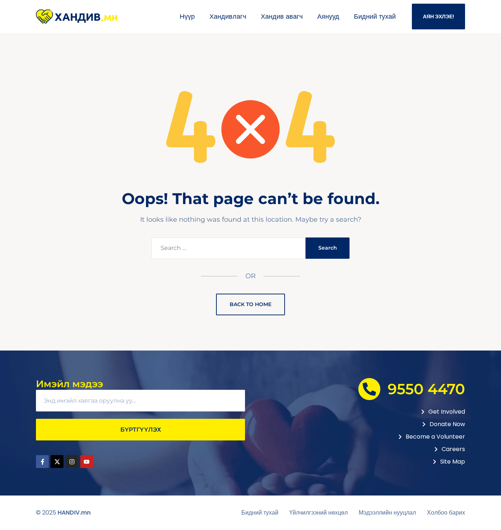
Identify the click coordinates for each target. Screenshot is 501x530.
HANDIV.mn (74, 512)
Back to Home (250, 304)
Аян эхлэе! (438, 16)
